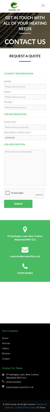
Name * (8, 82)
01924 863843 (25, 273)
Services (6, 343)
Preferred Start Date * (18, 133)
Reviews (6, 353)
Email (7, 92)
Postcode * (10, 122)
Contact (6, 359)
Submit (18, 204)
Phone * (8, 102)
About (5, 338)
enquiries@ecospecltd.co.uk (25, 256)
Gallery (5, 348)
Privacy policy (30, 408)
